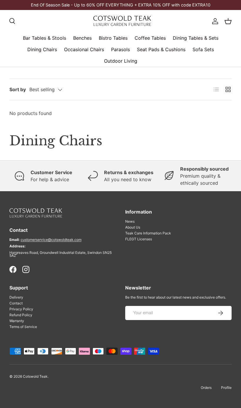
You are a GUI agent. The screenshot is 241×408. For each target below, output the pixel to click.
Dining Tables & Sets (195, 38)
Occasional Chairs (84, 49)
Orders (206, 387)
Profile (226, 387)
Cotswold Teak (35, 376)
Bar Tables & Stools (44, 38)
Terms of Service (23, 326)
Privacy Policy (21, 309)
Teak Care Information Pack (148, 233)
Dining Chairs (42, 49)
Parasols (120, 49)
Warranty (16, 321)
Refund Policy (20, 315)
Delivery (16, 297)
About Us (132, 227)
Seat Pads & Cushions (161, 49)
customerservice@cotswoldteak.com (51, 239)
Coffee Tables (150, 38)
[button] (228, 21)
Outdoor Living (120, 61)
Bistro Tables (113, 38)
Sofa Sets (203, 49)
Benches (82, 38)
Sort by (17, 89)
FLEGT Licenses (138, 239)
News (130, 221)
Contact (16, 303)
